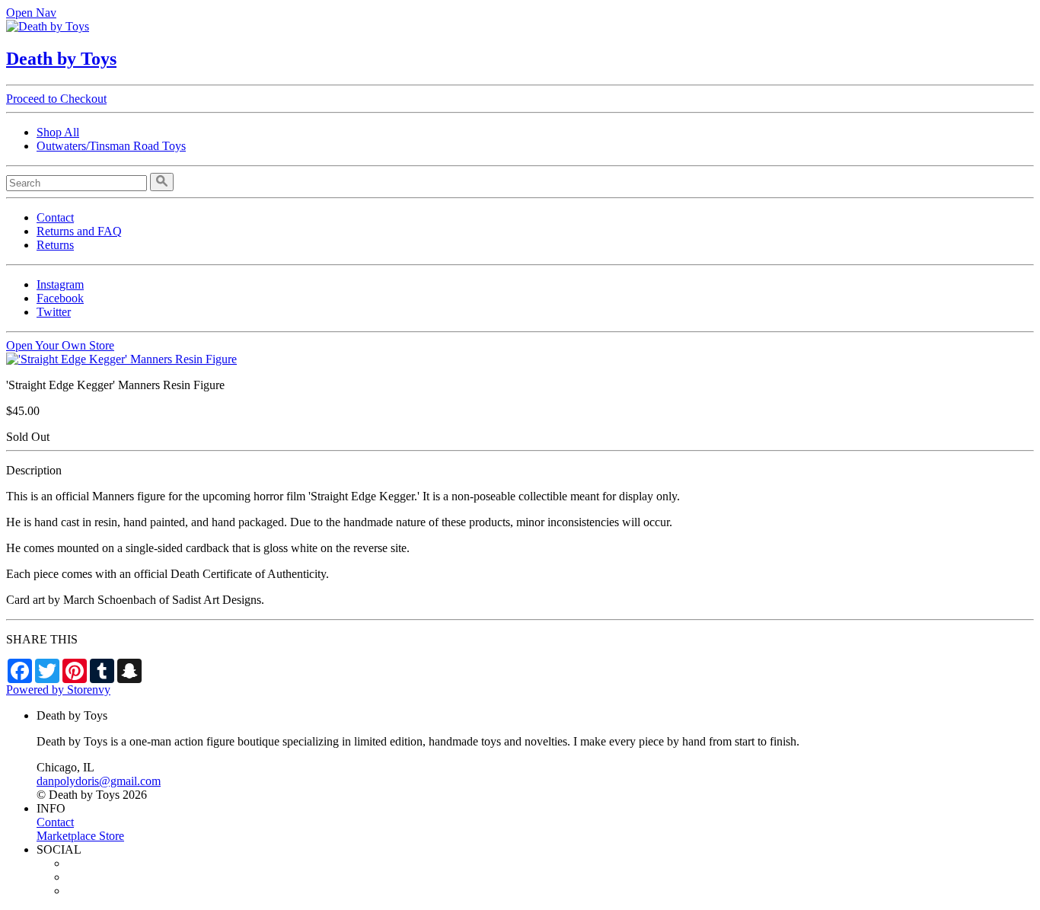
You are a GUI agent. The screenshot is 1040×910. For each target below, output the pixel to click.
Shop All (58, 132)
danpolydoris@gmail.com (99, 780)
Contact (55, 217)
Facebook (60, 298)
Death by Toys (61, 59)
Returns (55, 244)
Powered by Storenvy (58, 689)
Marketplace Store (80, 835)
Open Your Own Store (60, 345)
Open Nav (31, 12)
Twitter (54, 311)
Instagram (60, 284)
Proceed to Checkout (56, 98)
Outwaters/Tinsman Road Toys (111, 145)
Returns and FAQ (79, 231)
